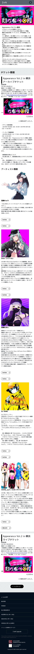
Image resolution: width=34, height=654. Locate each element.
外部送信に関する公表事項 (7, 623)
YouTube (4, 219)
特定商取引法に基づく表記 (7, 614)
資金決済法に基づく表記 (7, 619)
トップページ (17, 586)
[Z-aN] (4, 2)
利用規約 (3, 606)
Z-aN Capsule (17, 631)
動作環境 (3, 601)
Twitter (4, 225)
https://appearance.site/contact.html (17, 95)
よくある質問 (4, 597)
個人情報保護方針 (5, 610)
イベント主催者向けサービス (8, 627)
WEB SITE (4, 528)
